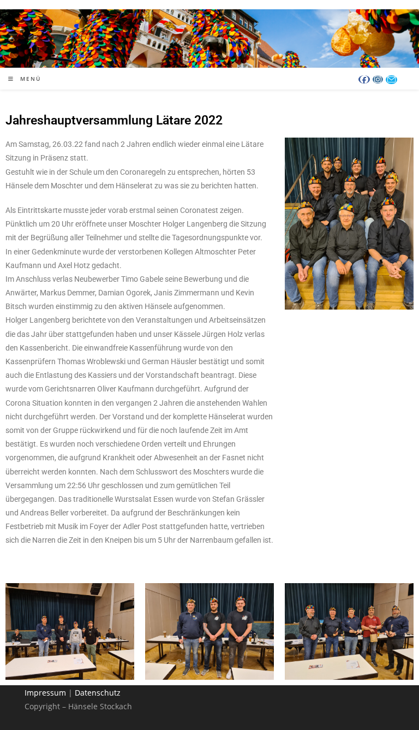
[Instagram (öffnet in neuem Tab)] (378, 79)
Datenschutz (98, 692)
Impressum (45, 692)
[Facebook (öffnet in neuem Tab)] (364, 79)
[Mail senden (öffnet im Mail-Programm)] (391, 79)
